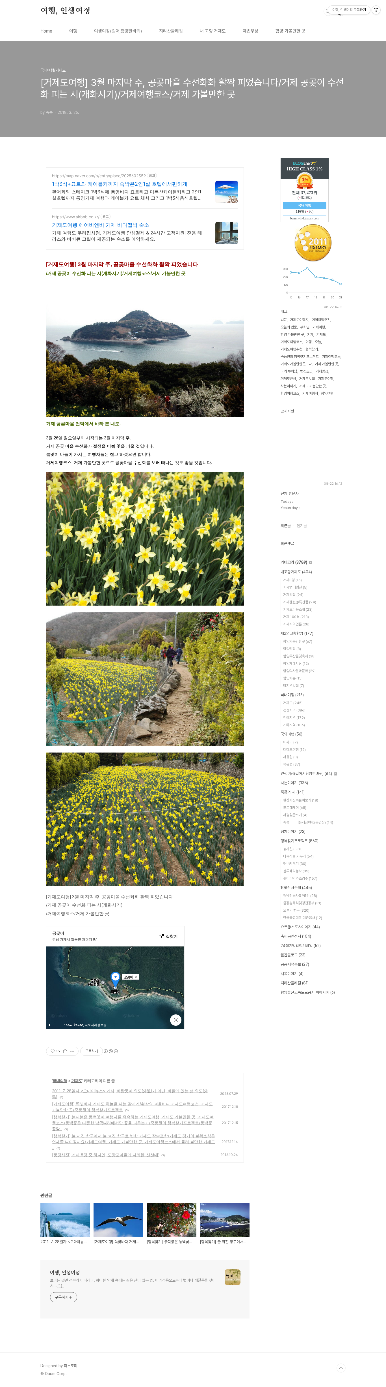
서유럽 (290, 757)
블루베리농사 (296, 871)
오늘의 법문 (289, 327)
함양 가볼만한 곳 (290, 31)
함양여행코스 (290, 393)
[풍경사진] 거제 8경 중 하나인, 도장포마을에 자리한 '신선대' (105, 1154)
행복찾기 (311, 349)
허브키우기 (294, 864)
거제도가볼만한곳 (293, 364)
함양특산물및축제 (299, 656)
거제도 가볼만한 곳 (312, 386)
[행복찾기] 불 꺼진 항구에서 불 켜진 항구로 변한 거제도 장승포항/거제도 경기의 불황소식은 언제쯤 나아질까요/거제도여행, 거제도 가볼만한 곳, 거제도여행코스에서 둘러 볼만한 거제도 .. (133, 1141)
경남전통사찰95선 (300, 896)
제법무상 (251, 31)
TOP (341, 1368)
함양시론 (293, 678)
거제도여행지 (299, 320)
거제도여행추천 (291, 349)
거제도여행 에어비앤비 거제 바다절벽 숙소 (100, 225)
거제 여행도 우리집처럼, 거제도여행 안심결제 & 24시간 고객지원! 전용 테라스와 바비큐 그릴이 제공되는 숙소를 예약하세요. (127, 236)
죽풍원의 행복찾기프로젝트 (300, 356)
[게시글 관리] (72, 1051)
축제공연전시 (296, 936)
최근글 (286, 525)
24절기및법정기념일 (301, 945)
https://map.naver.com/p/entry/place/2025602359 (99, 175)
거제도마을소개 (298, 609)
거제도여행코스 (291, 342)
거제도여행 (325, 379)
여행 (73, 31)
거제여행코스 (331, 356)
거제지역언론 (296, 624)
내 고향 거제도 (213, 31)
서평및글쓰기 (295, 815)
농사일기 (293, 849)
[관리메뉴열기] (376, 10)
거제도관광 (288, 379)
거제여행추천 (321, 320)
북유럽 (291, 764)
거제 (310, 334)
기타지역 (294, 725)
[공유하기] (65, 1051)
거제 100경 (296, 617)
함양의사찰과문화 (299, 671)
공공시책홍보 (295, 964)
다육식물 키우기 (298, 856)
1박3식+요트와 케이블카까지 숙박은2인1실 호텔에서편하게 (119, 184)
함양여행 (327, 393)
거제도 (76, 1080)
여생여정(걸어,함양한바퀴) (118, 31)
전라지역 (294, 717)
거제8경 (292, 580)
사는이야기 (288, 386)
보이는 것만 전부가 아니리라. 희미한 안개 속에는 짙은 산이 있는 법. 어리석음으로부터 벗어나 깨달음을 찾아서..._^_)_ (133, 1283)
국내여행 (60, 1080)
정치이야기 (293, 831)
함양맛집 (292, 649)
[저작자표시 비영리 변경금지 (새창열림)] (110, 1051)
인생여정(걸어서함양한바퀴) (306, 773)
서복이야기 (292, 973)
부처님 (304, 327)
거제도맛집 (307, 379)
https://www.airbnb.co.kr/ (75, 216)
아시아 (290, 742)
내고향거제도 (296, 572)
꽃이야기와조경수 (300, 878)
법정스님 (306, 371)
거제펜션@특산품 (299, 602)
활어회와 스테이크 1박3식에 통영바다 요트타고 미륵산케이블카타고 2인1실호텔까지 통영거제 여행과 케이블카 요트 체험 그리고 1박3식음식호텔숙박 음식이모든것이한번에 (127, 195)
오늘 (318, 342)
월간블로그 (293, 955)
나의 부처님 (289, 371)
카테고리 (294, 562)
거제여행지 (310, 393)
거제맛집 (322, 371)
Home (46, 31)
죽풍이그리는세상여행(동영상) (308, 822)
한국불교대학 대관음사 (302, 918)
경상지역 (294, 710)
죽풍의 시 (293, 792)
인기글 (302, 525)
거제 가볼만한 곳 (326, 364)
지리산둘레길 (171, 31)
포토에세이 (294, 807)
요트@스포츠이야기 (300, 927)
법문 (284, 320)
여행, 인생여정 (65, 11)
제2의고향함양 (297, 633)
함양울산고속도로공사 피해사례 (308, 992)
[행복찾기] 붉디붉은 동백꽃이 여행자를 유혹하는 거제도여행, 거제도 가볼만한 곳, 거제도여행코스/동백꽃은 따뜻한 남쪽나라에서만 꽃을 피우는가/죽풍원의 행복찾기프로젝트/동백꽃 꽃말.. (133, 1122)
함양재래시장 (296, 663)
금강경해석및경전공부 (302, 903)
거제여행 (319, 327)
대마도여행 (294, 749)
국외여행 (291, 734)
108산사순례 (296, 887)
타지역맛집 (293, 685)
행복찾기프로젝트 (299, 841)
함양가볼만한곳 (297, 641)
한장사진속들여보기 (300, 800)
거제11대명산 (295, 587)
